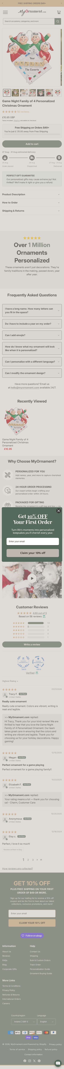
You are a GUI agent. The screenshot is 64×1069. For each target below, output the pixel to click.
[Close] (58, 510)
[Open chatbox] (58, 1063)
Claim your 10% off (32, 553)
